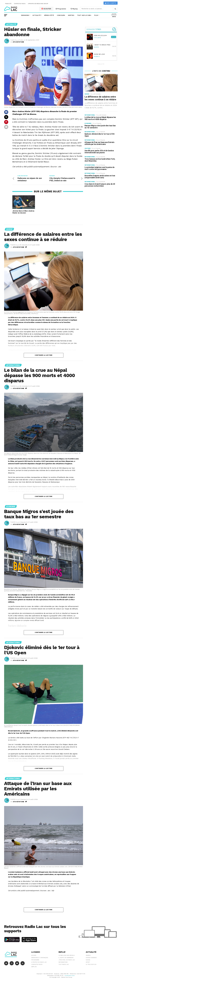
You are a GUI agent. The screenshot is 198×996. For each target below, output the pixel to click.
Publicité (8, 3)
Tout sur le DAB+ (84, 15)
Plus (96, 15)
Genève (88, 955)
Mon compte (111, 3)
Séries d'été (49, 15)
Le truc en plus (91, 964)
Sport (88, 962)
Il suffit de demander (66, 957)
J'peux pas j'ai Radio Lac (67, 960)
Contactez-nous (19, 3)
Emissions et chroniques (39, 957)
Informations (63, 962)
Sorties (71, 15)
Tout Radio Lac (64, 964)
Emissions (25, 15)
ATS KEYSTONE (18, 42)
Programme (61, 9)
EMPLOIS (34, 966)
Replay (75, 9)
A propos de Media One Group (38, 3)
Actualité (36, 15)
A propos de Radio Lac (39, 962)
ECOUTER (47, 9)
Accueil (33, 955)
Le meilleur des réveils (67, 955)
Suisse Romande (91, 957)
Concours (61, 15)
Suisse (88, 960)
